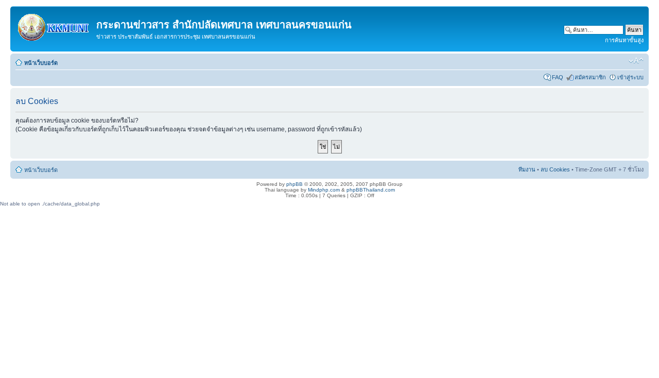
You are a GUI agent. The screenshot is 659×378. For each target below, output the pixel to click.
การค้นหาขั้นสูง (624, 40)
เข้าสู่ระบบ (630, 77)
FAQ (557, 77)
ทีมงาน (526, 169)
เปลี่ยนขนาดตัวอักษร (636, 60)
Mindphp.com (324, 190)
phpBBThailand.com (370, 190)
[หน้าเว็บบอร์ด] (54, 25)
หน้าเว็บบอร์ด (41, 63)
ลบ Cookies (555, 169)
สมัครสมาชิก (590, 77)
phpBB (294, 184)
